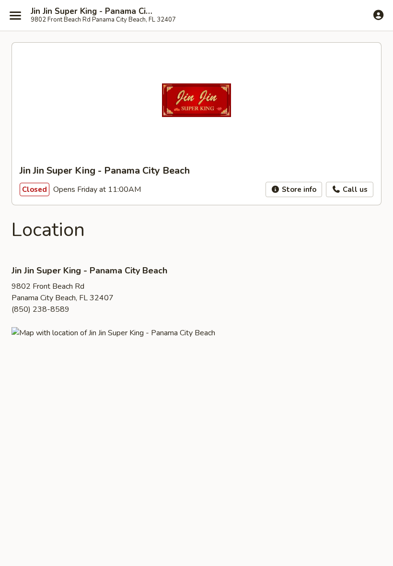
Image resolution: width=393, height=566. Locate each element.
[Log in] (378, 15)
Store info (298, 189)
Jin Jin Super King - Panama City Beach (92, 11)
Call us (354, 189)
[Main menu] (15, 15)
